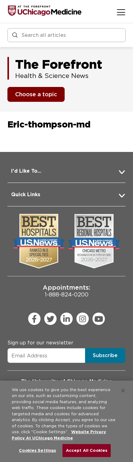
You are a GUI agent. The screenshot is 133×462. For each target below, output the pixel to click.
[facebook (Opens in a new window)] (34, 319)
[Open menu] (121, 12)
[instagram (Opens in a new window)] (82, 319)
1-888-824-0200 (66, 291)
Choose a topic (36, 94)
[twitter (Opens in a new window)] (50, 319)
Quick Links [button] (25, 194)
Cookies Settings (37, 450)
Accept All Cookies (86, 450)
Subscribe (105, 355)
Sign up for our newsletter (40, 343)
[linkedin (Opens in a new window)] (66, 319)
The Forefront (58, 64)
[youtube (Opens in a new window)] (98, 319)
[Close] (123, 390)
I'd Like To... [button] (26, 171)
